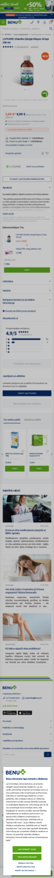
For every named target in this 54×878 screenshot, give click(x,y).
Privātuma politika (26, 867)
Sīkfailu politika (25, 863)
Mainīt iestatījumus (24, 870)
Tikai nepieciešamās (27, 857)
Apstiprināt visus (27, 849)
